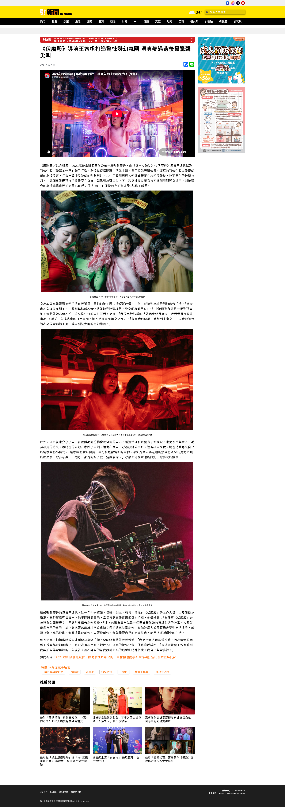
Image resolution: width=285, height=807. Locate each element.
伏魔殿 (75, 672)
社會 (54, 21)
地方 (169, 21)
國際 (89, 21)
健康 (146, 21)
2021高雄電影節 (53, 672)
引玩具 (237, 21)
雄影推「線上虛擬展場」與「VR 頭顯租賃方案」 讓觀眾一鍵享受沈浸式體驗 (64, 761)
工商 (181, 21)
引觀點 (209, 21)
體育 (101, 21)
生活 (78, 21)
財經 (124, 21)
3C (135, 21)
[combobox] (225, 12)
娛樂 (66, 21)
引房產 (223, 21)
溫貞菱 (90, 672)
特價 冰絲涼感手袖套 (55, 667)
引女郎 (194, 21)
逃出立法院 (162, 672)
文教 (158, 21)
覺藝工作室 (141, 672)
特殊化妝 (106, 672)
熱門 (42, 21)
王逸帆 (123, 672)
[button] (192, 38)
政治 (113, 21)
